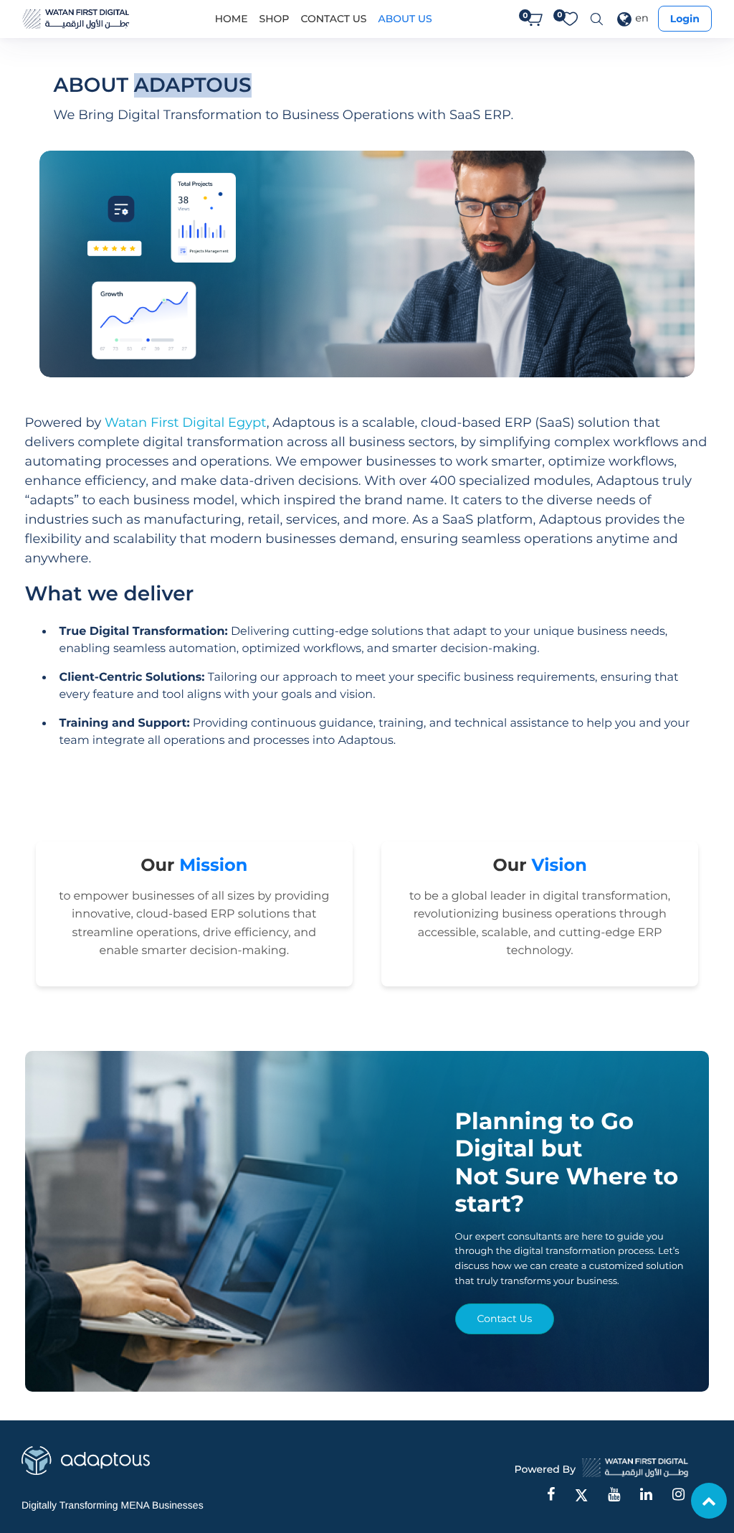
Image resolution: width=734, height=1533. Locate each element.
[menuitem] (231, 19)
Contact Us (505, 1318)
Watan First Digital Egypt (186, 422)
